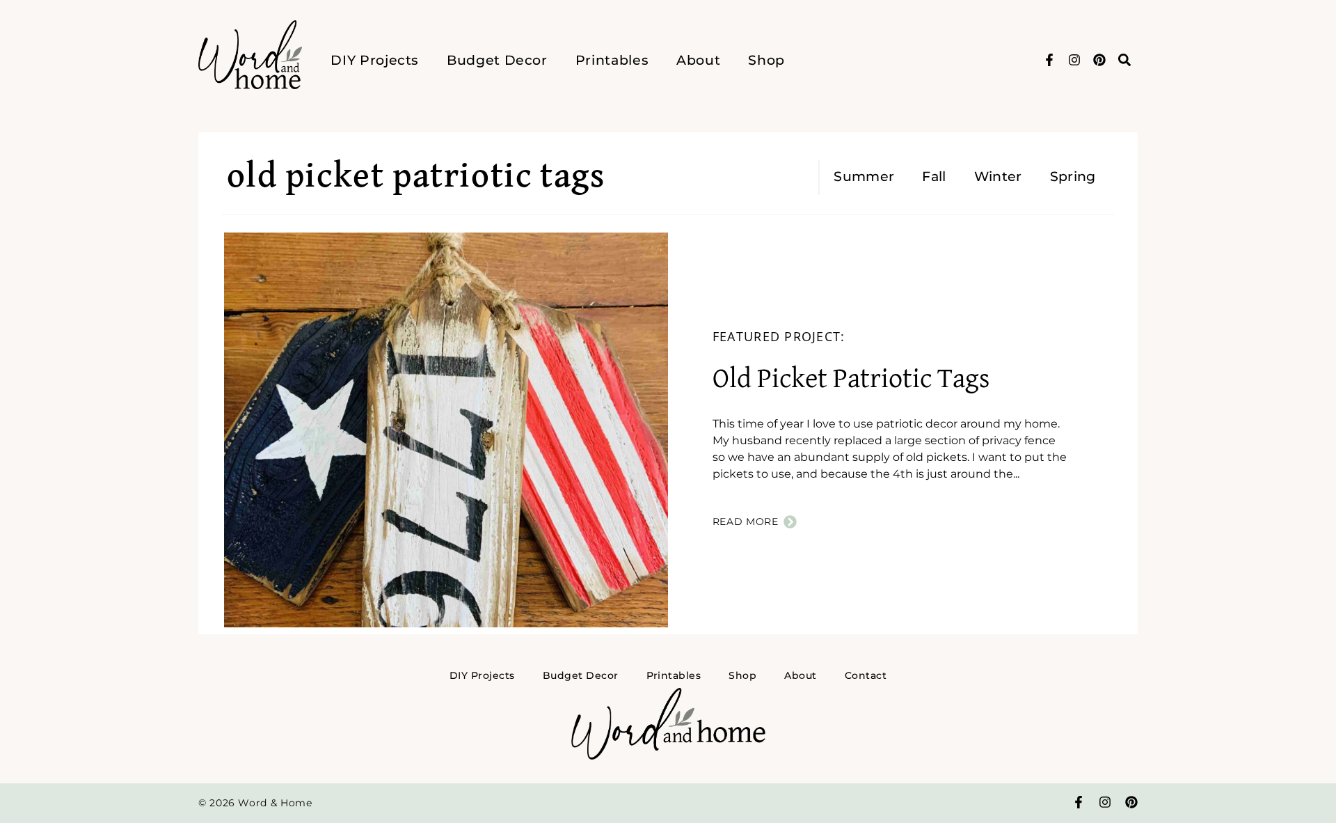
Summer (864, 176)
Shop (766, 60)
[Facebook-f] (1049, 60)
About (698, 60)
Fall (934, 176)
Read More (746, 521)
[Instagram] (1074, 60)
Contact (865, 675)
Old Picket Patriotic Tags (851, 379)
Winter (998, 176)
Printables (612, 60)
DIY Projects (375, 60)
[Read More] (790, 521)
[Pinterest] (1099, 60)
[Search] (1124, 60)
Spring (1073, 176)
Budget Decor (497, 60)
